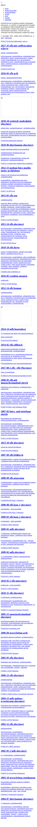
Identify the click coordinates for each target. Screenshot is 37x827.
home (7, 9)
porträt (7, 14)
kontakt (7, 18)
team (6, 16)
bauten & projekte (11, 10)
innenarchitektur (10, 12)
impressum (8, 38)
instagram (8, 20)
